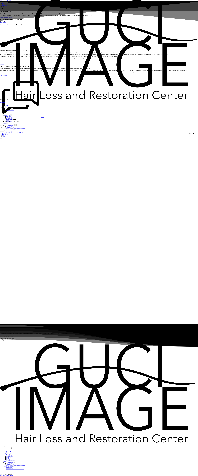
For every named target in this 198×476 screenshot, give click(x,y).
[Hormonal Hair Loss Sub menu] (12, 109)
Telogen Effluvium (9, 119)
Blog (3, 135)
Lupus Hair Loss (9, 117)
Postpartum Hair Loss (9, 112)
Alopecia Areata (8, 116)
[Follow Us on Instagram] (0, 101)
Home (3, 103)
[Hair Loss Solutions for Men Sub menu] (14, 129)
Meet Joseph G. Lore (5, 105)
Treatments (4, 123)
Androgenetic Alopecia (10, 110)
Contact (3, 136)
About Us (3, 104)
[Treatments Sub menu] (7, 123)
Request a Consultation (4, 334)
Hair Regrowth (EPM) (10, 127)
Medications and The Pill (10, 118)
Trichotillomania (8, 121)
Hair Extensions (4, 133)
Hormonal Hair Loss (7, 109)
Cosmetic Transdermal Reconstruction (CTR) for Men (15, 132)
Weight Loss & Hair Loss (10, 460)
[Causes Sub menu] (5, 107)
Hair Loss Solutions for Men (8, 129)
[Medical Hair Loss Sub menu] (11, 115)
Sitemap (11, 475)
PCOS (7, 450)
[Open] (1, 138)
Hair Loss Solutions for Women (9, 125)
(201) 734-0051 (2, 102)
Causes (3, 107)
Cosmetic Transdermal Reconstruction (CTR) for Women (15, 128)
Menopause (8, 449)
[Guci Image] (99, 98)
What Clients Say (5, 134)
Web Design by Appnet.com (4, 475)
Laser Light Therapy (9, 126)
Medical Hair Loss (7, 115)
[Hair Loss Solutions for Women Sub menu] (15, 125)
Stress (7, 113)
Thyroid (7, 120)
